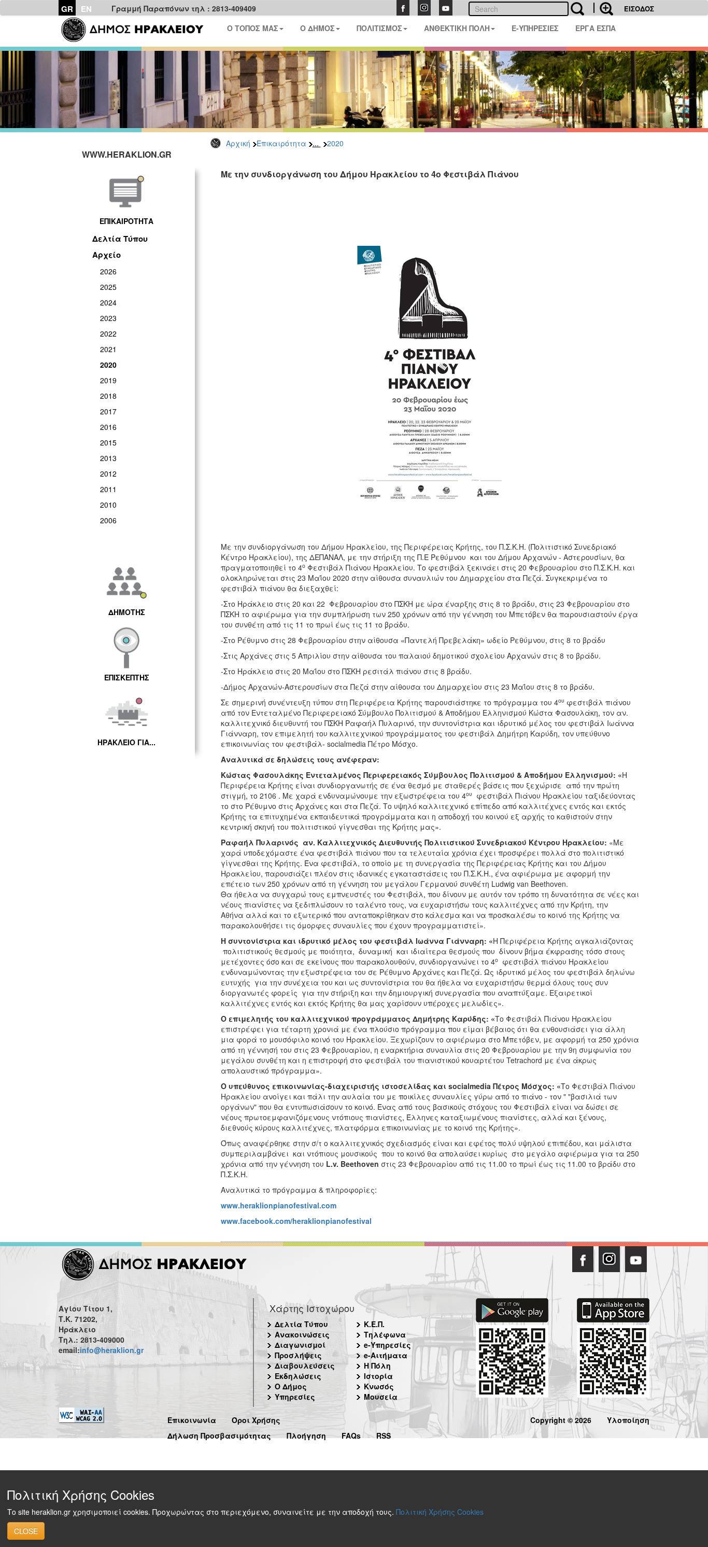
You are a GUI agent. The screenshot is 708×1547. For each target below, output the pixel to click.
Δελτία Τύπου (120, 238)
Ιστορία (378, 1376)
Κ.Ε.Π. (374, 1324)
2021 (108, 349)
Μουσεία (381, 1396)
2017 (108, 411)
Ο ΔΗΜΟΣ (317, 28)
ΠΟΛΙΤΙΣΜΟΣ (379, 28)
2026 (108, 271)
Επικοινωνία (191, 1419)
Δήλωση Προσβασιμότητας (219, 1434)
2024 (108, 302)
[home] (139, 31)
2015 (108, 442)
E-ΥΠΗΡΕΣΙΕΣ (535, 28)
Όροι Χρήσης (256, 1419)
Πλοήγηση (306, 1434)
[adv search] (603, 8)
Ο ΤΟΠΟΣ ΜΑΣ (252, 28)
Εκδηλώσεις (298, 1376)
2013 (108, 458)
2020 (335, 143)
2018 (108, 396)
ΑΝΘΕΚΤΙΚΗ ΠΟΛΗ (457, 28)
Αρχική (238, 143)
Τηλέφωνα (385, 1334)
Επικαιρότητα (281, 143)
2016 (108, 427)
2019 (108, 380)
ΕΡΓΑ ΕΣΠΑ (595, 28)
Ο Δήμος (291, 1386)
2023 (108, 318)
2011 (108, 489)
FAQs (351, 1434)
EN (86, 9)
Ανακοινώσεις (302, 1334)
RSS (383, 1434)
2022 (108, 333)
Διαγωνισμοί (300, 1345)
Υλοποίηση (628, 1419)
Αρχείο (106, 254)
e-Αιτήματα (385, 1355)
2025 (108, 287)
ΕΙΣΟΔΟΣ (639, 8)
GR (67, 9)
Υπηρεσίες (295, 1396)
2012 (108, 473)
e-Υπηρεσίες (387, 1345)
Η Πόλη (377, 1365)
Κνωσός (379, 1386)
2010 (108, 504)
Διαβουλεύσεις (305, 1365)
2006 (108, 520)
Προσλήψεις (298, 1355)
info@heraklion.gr (112, 1350)
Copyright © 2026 (560, 1419)
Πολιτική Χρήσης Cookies (440, 1512)
